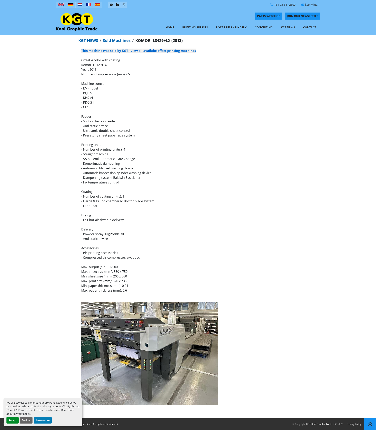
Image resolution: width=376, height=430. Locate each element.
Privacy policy (354, 424)
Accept (12, 420)
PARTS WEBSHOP (268, 16)
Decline (26, 420)
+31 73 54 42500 (285, 4)
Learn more (43, 420)
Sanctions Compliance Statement (100, 424)
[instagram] (124, 5)
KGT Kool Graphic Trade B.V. (321, 424)
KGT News (288, 27)
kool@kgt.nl (312, 4)
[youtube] (111, 5)
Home (170, 27)
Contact (309, 27)
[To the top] (370, 424)
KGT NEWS (88, 40)
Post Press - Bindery (231, 27)
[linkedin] (117, 5)
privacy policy (22, 414)
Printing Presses (195, 27)
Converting (264, 27)
